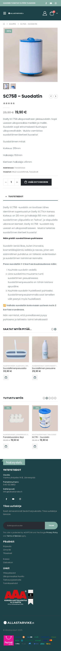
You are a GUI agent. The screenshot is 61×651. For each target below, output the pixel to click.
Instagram (20, 499)
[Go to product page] (16, 349)
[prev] (51, 96)
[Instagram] (56, 3)
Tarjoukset (33, 172)
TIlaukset (7, 553)
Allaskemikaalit (38, 366)
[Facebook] (46, 3)
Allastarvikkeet (9, 366)
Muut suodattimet (20, 172)
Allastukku (20, 366)
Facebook (6, 499)
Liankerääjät (21, 434)
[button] (5, 13)
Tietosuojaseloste (12, 579)
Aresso (28, 366)
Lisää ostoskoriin (38, 182)
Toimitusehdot (10, 583)
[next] (55, 96)
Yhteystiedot (9, 572)
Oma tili (7, 549)
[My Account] (44, 13)
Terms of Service (14, 536)
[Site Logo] (16, 13)
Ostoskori (8, 562)
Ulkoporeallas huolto (13, 576)
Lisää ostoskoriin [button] (6, 377)
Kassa (6, 559)
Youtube (13, 499)
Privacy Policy (52, 532)
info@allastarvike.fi (12, 491)
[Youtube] (51, 3)
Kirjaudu (7, 546)
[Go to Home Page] (4, 24)
